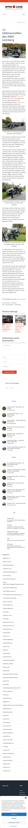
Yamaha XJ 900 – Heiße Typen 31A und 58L (15, 407)
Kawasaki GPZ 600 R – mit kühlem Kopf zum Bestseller (15, 441)
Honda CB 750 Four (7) (8, 625)
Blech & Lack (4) (7, 561)
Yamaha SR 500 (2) (7, 760)
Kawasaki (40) (6, 653)
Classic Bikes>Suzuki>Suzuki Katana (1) (13, 594)
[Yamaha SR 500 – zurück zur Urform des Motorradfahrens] (4, 497)
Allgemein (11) (6, 558)
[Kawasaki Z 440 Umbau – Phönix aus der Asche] (4, 477)
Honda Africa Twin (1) (8, 622)
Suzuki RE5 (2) (6, 736)
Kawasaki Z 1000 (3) (8, 663)
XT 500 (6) (5, 746)
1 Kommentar (7, 330)
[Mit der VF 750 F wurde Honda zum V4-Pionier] (4, 427)
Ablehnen (14, 818)
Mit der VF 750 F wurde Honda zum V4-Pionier (16, 427)
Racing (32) (6, 694)
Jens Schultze (7, 303)
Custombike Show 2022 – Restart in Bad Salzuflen (6, 326)
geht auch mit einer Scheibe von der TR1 (16, 540)
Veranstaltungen (9, 304)
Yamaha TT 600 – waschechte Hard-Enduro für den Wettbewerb (16, 490)
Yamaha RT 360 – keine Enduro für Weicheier (15, 483)
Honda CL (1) (6, 636)
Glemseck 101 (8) (7, 615)
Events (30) (6, 612)
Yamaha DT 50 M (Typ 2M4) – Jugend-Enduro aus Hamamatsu (16, 470)
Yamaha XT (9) (6, 770)
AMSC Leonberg (21, 299)
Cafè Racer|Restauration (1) (10, 572)
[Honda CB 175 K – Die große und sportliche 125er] (4, 434)
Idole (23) (5, 650)
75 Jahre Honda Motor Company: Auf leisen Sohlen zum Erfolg (16, 447)
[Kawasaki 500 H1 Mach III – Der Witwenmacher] (4, 414)
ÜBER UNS (22, 792)
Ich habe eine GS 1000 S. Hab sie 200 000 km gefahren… (16, 520)
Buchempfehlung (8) (8, 565)
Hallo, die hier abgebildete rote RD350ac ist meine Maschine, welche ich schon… (16, 534)
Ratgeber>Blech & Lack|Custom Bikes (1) (13, 705)
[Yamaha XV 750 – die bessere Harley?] (4, 503)
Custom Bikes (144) (8, 605)
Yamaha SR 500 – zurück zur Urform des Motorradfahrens (16, 497)
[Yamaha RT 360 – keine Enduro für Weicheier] (4, 483)
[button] (26, 798)
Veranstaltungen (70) (8, 743)
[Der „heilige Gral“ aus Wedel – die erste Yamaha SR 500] (4, 463)
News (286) (6, 684)
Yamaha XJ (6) (6, 764)
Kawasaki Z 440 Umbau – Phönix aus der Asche (16, 477)
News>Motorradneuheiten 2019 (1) (12, 688)
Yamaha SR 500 (20, 102)
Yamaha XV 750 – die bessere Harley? (16, 503)
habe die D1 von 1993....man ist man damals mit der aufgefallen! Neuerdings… (16, 527)
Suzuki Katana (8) (7, 729)
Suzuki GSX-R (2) (7, 726)
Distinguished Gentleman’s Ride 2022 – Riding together (19, 327)
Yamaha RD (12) (7, 757)
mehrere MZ (20, 96)
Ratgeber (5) (6, 701)
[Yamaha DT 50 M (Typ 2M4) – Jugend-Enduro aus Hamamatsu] (4, 470)
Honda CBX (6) (6, 632)
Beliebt (14, 457)
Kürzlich (14, 401)
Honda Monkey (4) (7, 643)
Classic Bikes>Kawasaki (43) (10, 587)
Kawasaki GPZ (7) (7, 656)
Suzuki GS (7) (6, 719)
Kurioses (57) (6, 667)
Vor (24, 22)
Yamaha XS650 (13, 98)
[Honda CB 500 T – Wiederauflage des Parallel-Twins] (4, 421)
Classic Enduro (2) (7, 601)
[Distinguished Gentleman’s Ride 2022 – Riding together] (20, 316)
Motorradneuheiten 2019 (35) (10, 674)
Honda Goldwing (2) (8, 639)
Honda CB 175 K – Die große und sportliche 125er (15, 434)
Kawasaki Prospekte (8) (8, 660)
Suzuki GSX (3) (6, 722)
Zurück (20, 22)
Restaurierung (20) (7, 712)
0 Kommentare (17, 304)
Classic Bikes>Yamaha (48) (9, 598)
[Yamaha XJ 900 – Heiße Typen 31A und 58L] (4, 407)
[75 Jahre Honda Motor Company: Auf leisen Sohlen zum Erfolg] (4, 447)
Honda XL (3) (6, 646)
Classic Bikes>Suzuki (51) (9, 591)
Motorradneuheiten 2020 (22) (10, 677)
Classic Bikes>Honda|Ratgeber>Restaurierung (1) (13, 583)
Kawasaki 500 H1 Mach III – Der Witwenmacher (15, 414)
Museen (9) (6, 681)
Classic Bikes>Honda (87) (9, 579)
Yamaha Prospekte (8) (8, 753)
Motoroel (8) (6, 670)
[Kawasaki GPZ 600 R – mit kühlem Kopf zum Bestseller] (4, 441)
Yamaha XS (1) (6, 767)
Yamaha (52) (6, 750)
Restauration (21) (7, 708)
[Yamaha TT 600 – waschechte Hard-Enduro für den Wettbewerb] (4, 490)
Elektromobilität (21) (8, 608)
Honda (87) (6, 619)
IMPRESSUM (22, 794)
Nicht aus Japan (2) (8, 691)
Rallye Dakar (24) (7, 698)
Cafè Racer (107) (7, 568)
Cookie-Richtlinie (13, 826)
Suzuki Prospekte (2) (8, 732)
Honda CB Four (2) (7, 629)
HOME (21, 790)
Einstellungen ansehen (14, 822)
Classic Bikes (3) (7, 575)
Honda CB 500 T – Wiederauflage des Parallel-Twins (16, 421)
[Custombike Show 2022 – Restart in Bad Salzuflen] (7, 316)
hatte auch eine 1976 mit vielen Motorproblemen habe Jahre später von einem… (16, 547)
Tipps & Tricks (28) (7, 739)
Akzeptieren (14, 814)
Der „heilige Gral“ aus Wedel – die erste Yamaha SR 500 (15, 463)
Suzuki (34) (6, 715)
